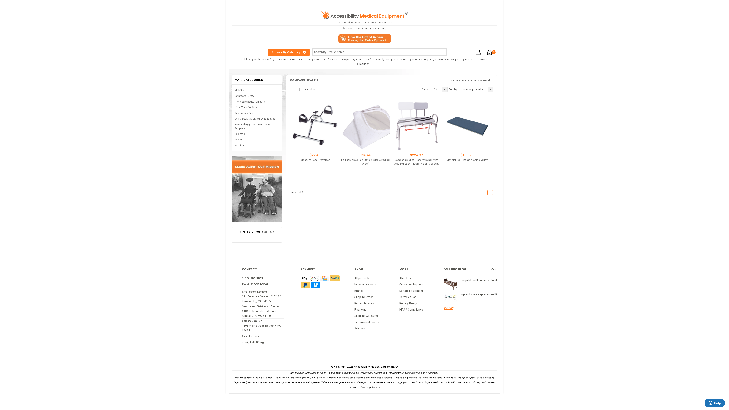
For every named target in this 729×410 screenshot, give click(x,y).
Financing (360, 309)
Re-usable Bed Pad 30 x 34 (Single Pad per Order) (365, 161)
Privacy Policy (408, 303)
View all (448, 308)
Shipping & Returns (366, 315)
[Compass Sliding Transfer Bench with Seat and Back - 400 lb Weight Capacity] (416, 126)
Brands (465, 80)
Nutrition (364, 64)
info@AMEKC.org (253, 342)
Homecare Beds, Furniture (294, 59)
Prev (492, 268)
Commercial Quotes (367, 322)
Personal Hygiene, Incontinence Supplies (436, 59)
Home (454, 80)
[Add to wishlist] (325, 166)
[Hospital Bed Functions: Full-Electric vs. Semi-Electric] (450, 283)
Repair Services (364, 303)
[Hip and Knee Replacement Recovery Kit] (450, 298)
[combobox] (379, 52)
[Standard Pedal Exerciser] (315, 126)
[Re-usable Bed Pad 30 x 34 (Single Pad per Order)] (365, 126)
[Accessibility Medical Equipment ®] (246, 50)
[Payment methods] (310, 278)
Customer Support (411, 284)
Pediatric (470, 59)
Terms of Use (408, 297)
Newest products (365, 284)
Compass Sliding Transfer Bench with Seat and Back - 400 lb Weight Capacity (416, 161)
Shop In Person (364, 297)
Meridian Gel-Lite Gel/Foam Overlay (467, 159)
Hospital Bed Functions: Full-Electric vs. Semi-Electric (494, 280)
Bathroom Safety (264, 59)
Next (495, 268)
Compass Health (481, 80)
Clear (269, 232)
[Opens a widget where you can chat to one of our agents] (714, 403)
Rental (484, 59)
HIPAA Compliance (411, 309)
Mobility (245, 59)
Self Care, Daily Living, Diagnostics (387, 59)
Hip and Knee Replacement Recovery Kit (486, 294)
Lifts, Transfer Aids (325, 59)
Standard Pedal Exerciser (315, 159)
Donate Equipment (411, 290)
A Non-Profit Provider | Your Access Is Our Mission (364, 22)
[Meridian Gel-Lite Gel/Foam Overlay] (467, 126)
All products (362, 278)
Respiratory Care (352, 59)
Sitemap (359, 328)
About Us (405, 278)
